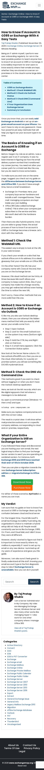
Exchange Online (15, 46)
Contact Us (29, 745)
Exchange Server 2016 (17, 690)
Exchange (11, 659)
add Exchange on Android (19, 120)
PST (9, 715)
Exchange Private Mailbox (19, 670)
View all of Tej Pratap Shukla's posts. (24, 629)
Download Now (22, 482)
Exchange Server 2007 (17, 682)
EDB (9, 653)
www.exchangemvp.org (21, 763)
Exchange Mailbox (15, 665)
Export (10, 693)
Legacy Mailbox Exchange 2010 (21, 704)
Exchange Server (31, 46)
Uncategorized (14, 724)
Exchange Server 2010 (17, 684)
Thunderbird (13, 721)
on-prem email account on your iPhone (19, 123)
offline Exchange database (19, 710)
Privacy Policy (32, 748)
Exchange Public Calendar (19, 673)
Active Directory (14, 645)
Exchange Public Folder (18, 676)
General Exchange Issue (18, 699)
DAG (9, 651)
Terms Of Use (12, 748)
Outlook (10, 713)
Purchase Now (22, 487)
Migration (11, 707)
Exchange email (14, 662)
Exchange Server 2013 (17, 687)
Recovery (11, 718)
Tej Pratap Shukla (9, 43)
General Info (13, 701)
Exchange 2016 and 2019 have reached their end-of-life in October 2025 (20, 461)
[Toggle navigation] (39, 5)
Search (34, 581)
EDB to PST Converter (17, 656)
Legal (22, 751)
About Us (13, 745)
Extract (10, 696)
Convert (11, 648)
